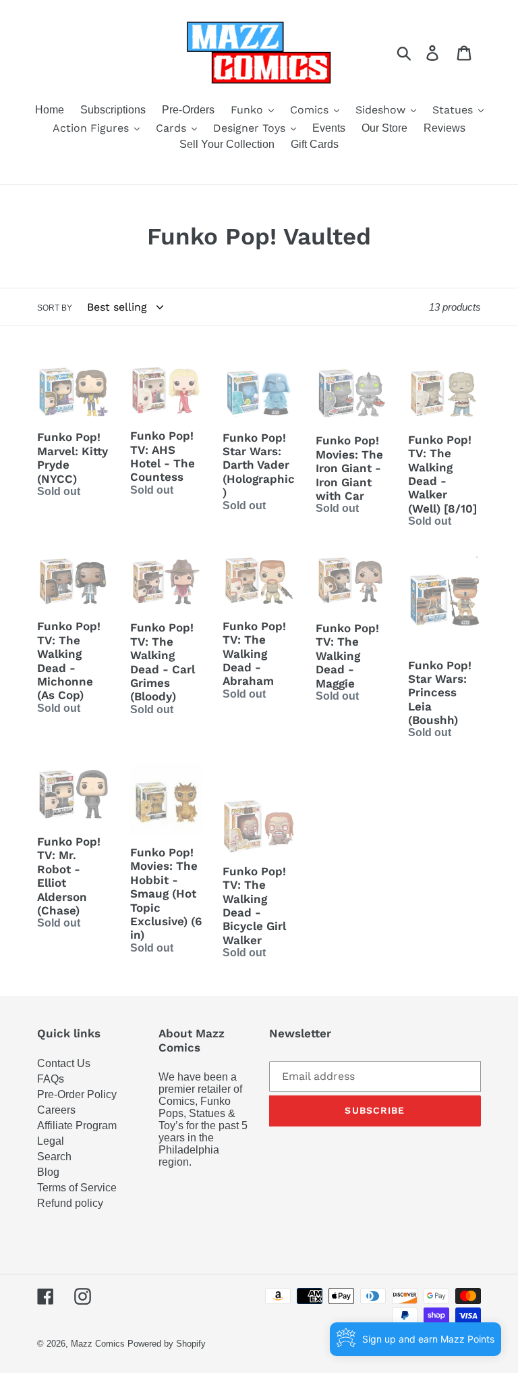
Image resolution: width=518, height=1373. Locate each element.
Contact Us (63, 1063)
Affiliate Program (77, 1125)
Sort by (54, 308)
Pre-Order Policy (77, 1094)
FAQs (50, 1079)
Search (54, 1156)
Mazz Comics (98, 1344)
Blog (48, 1172)
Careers (56, 1110)
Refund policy (70, 1203)
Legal (50, 1141)
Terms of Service (77, 1187)
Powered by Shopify (166, 1344)
